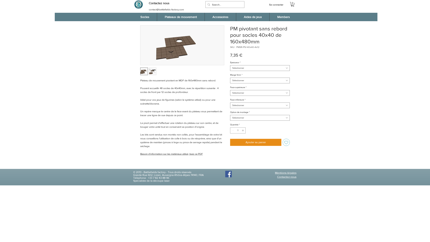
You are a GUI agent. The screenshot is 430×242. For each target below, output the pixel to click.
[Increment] (243, 130)
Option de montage (240, 112)
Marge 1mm (236, 75)
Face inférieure (237, 99)
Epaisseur (235, 62)
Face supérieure (238, 87)
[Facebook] (228, 174)
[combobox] (260, 68)
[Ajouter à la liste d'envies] (286, 142)
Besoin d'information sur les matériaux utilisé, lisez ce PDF (171, 153)
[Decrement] (233, 130)
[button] (161, 3)
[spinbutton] (238, 130)
